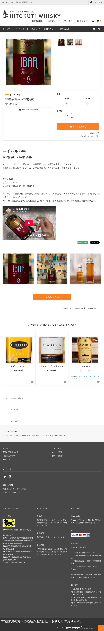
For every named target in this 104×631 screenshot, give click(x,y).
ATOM (10, 485)
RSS (4, 485)
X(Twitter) (8, 435)
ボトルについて (21, 29)
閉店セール (36, 29)
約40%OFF (15, 421)
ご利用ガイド (49, 29)
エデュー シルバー (19, 366)
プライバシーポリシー (11, 492)
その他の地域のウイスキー (20, 398)
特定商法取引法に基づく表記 (14, 489)
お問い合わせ (64, 29)
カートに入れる (79, 127)
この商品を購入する (52, 297)
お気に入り (12, 104)
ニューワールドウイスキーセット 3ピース (87, 376)
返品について (94, 133)
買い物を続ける (93, 308)
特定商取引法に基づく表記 (90, 136)
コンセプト (7, 29)
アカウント (96, 2)
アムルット (85, 366)
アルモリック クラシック (51, 366)
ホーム (5, 398)
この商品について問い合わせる (72, 308)
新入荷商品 (15, 410)
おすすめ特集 (37, 21)
